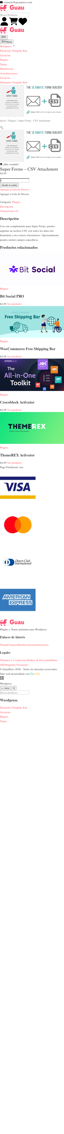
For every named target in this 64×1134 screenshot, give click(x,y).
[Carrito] (13, 24)
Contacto (13, 644)
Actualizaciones (9, 73)
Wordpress (6, 46)
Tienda (4, 644)
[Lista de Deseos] (22, 24)
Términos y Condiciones (13, 660)
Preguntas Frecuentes (16, 664)
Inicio (3, 120)
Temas (3, 64)
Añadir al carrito (9, 185)
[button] (1, 127)
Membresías (6, 68)
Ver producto (14, 304)
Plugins (4, 59)
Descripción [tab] (6, 206)
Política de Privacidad (39, 660)
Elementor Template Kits (13, 50)
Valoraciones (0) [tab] (9, 211)
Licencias (5, 55)
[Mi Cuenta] (4, 24)
